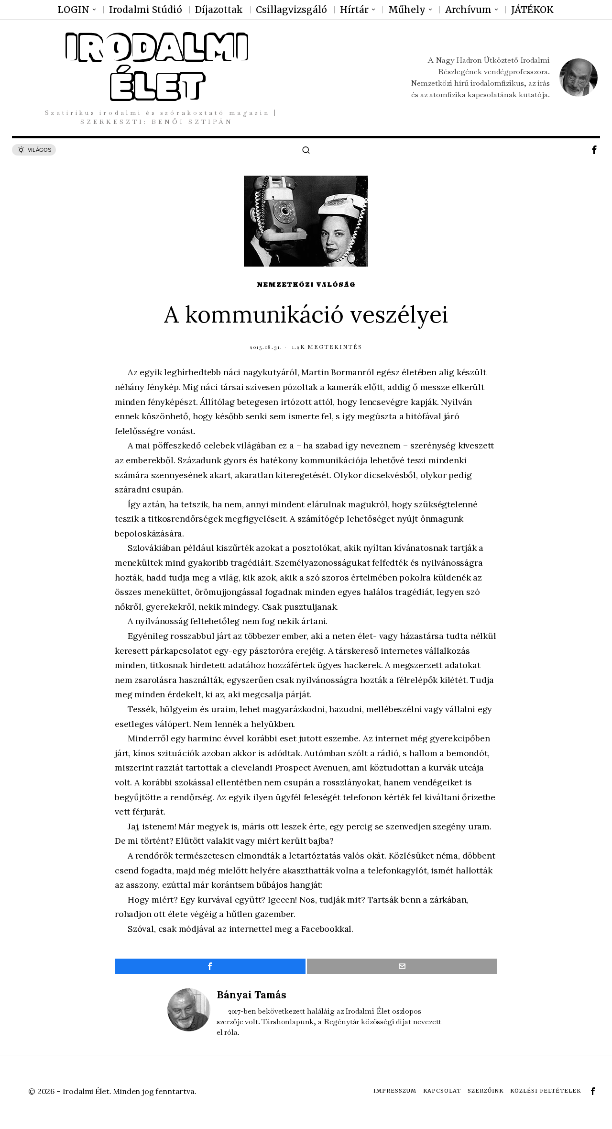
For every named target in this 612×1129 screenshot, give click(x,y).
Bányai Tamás (251, 994)
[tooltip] (594, 150)
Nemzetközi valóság (306, 284)
